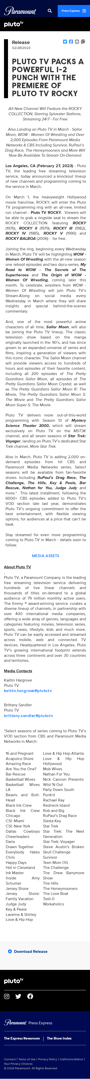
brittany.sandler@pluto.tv (28, 716)
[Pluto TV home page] (45, 981)
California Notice (71, 1059)
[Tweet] (65, 41)
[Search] (50, 11)
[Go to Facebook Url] (33, 996)
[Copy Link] (83, 41)
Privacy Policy (47, 1059)
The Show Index (59, 1039)
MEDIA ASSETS (45, 556)
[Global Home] (20, 10)
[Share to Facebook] (71, 41)
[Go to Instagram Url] (9, 996)
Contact (10, 1059)
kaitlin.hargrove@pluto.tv (28, 691)
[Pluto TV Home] (45, 24)
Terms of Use (27, 1059)
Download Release (31, 951)
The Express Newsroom (22, 1039)
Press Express (71, 10)
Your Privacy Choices (18, 1064)
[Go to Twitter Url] (21, 996)
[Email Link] (77, 41)
